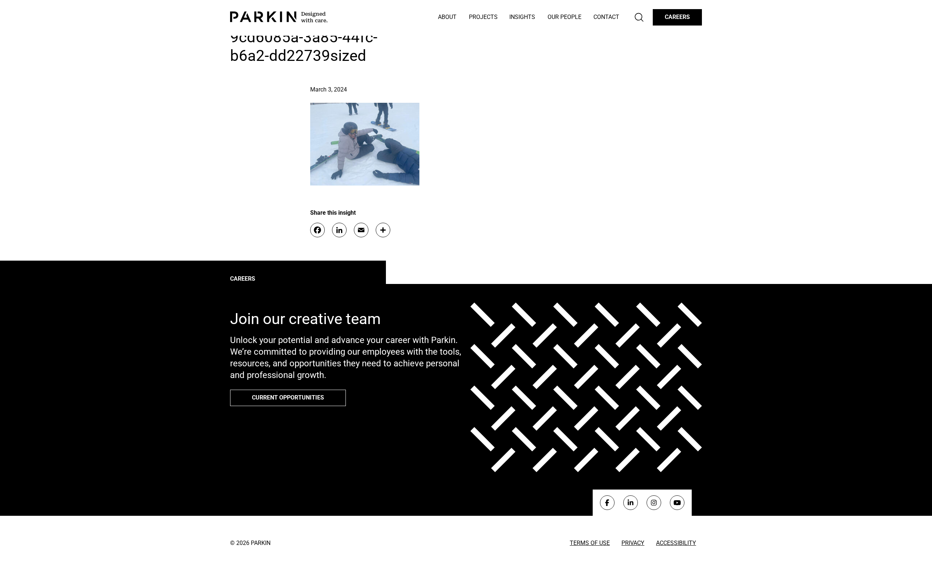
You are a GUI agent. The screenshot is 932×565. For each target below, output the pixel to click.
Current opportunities (288, 397)
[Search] (639, 17)
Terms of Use (590, 542)
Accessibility (676, 542)
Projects (483, 16)
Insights (522, 16)
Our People (564, 16)
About (447, 16)
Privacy (632, 542)
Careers (677, 16)
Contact (606, 16)
